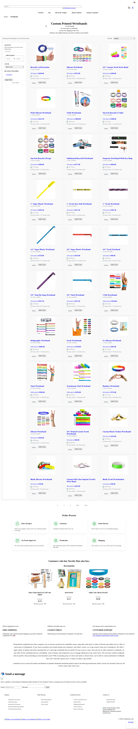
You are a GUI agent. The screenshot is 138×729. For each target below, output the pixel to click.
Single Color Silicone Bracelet (98, 592)
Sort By (110, 38)
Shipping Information (79, 704)
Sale (49, 12)
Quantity (8, 45)
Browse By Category (61, 12)
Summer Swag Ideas (92, 12)
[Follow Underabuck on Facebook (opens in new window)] (12, 719)
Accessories (9, 74)
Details (34, 83)
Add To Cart (42, 82)
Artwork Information (46, 699)
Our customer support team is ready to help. (105, 635)
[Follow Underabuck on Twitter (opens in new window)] (43, 719)
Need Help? (131, 725)
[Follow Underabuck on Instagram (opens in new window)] (28, 719)
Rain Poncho (69, 592)
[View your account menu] (133, 8)
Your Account (44, 704)
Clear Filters (15, 82)
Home (6, 17)
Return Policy (77, 702)
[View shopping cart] (129, 8)
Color (7, 64)
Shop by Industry (77, 12)
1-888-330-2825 (110, 702)
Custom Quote (44, 702)
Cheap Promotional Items (14, 709)
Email (2, 687)
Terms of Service (78, 706)
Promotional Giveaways (14, 704)
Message (25, 687)
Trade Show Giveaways (14, 699)
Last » (86, 505)
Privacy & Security (78, 709)
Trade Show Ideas (12, 702)
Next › (78, 505)
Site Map (130, 722)
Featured (40, 12)
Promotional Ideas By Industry (16, 706)
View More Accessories (69, 614)
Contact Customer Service (80, 699)
